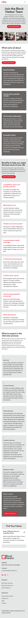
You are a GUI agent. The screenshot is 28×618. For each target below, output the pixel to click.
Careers (4, 603)
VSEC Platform (6, 588)
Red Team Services (7, 583)
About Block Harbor (7, 596)
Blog (3, 601)
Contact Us (5, 598)
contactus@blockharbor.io (9, 570)
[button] (24, 2)
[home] (4, 2)
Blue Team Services (7, 585)
